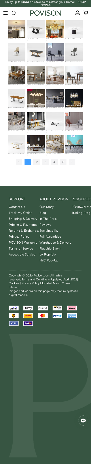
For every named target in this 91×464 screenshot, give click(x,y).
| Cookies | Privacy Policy (44, 281)
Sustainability (49, 230)
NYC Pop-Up (49, 260)
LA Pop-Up (48, 254)
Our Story (47, 207)
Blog (43, 212)
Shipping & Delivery (23, 218)
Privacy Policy (19, 236)
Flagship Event (50, 248)
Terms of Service (21, 248)
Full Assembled (50, 236)
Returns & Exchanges (24, 230)
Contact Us (17, 207)
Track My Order (20, 212)
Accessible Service (22, 254)
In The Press (48, 218)
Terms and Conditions (50, 279)
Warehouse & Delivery (56, 242)
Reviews (45, 224)
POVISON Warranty (23, 242)
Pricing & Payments (23, 224)
